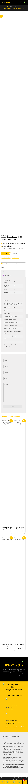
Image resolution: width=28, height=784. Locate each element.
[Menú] (25, 2)
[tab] (13, 272)
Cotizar (5, 253)
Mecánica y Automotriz (14, 7)
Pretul (2, 267)
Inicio (5, 7)
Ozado (16, 779)
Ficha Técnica (7, 257)
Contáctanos (8, 275)
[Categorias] (22, 2)
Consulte (15, 253)
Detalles (5, 272)
